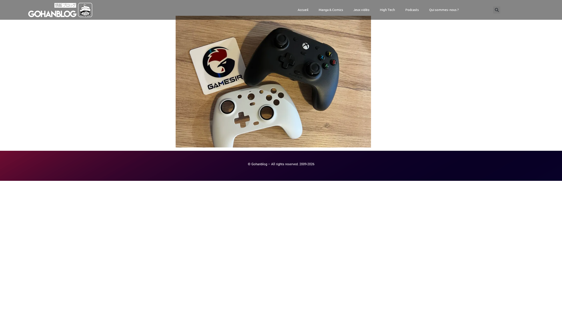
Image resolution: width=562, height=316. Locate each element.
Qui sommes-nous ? (444, 10)
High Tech (387, 10)
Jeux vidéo (361, 10)
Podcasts (412, 10)
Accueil (303, 10)
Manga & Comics (331, 10)
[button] (496, 10)
